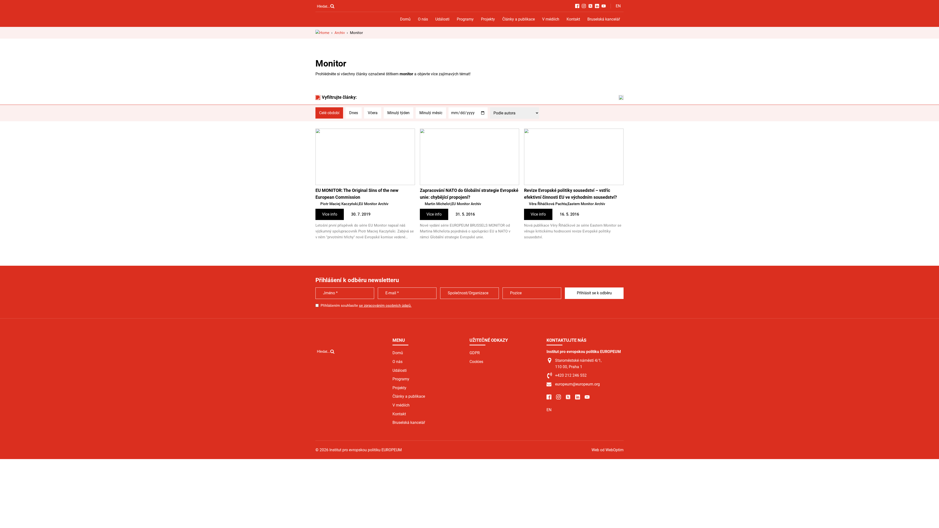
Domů (405, 19)
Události (442, 19)
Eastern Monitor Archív (586, 204)
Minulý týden (398, 112)
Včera (373, 112)
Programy (465, 19)
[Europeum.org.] (322, 33)
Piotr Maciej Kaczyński (339, 204)
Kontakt (573, 19)
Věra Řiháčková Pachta (548, 204)
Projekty (488, 19)
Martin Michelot (438, 204)
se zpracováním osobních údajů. (385, 305)
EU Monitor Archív (373, 204)
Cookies (476, 361)
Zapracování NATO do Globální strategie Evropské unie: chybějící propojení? (469, 194)
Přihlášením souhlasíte (366, 305)
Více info (329, 214)
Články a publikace (518, 19)
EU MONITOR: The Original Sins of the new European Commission (356, 194)
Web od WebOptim (608, 450)
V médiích (550, 19)
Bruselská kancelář (603, 19)
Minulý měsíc (430, 112)
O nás (423, 19)
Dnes (353, 112)
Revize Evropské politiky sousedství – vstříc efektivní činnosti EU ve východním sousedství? (570, 194)
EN (618, 6)
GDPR (475, 353)
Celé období (329, 112)
